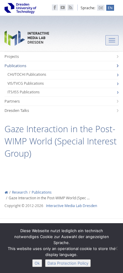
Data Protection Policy (67, 263)
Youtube (63, 7)
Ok (37, 263)
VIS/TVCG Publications (25, 83)
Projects (11, 56)
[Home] (6, 192)
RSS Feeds (70, 7)
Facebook (55, 7)
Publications (15, 65)
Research (19, 192)
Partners (12, 101)
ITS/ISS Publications (23, 92)
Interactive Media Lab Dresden (26, 39)
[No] (116, 248)
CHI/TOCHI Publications (26, 74)
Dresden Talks (16, 110)
